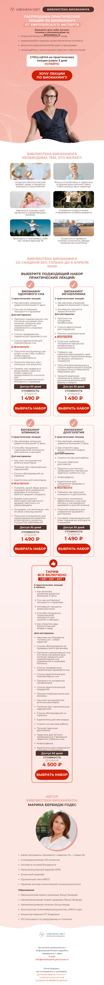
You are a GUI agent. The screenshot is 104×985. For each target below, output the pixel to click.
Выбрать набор (30, 408)
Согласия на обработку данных (51, 980)
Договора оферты (46, 974)
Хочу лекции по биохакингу (52, 75)
